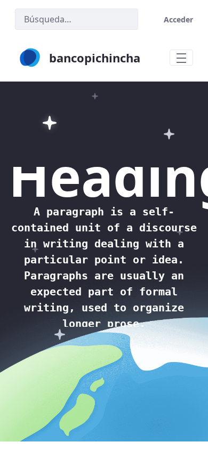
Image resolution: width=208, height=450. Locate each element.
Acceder (178, 19)
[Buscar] (125, 19)
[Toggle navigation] (181, 58)
